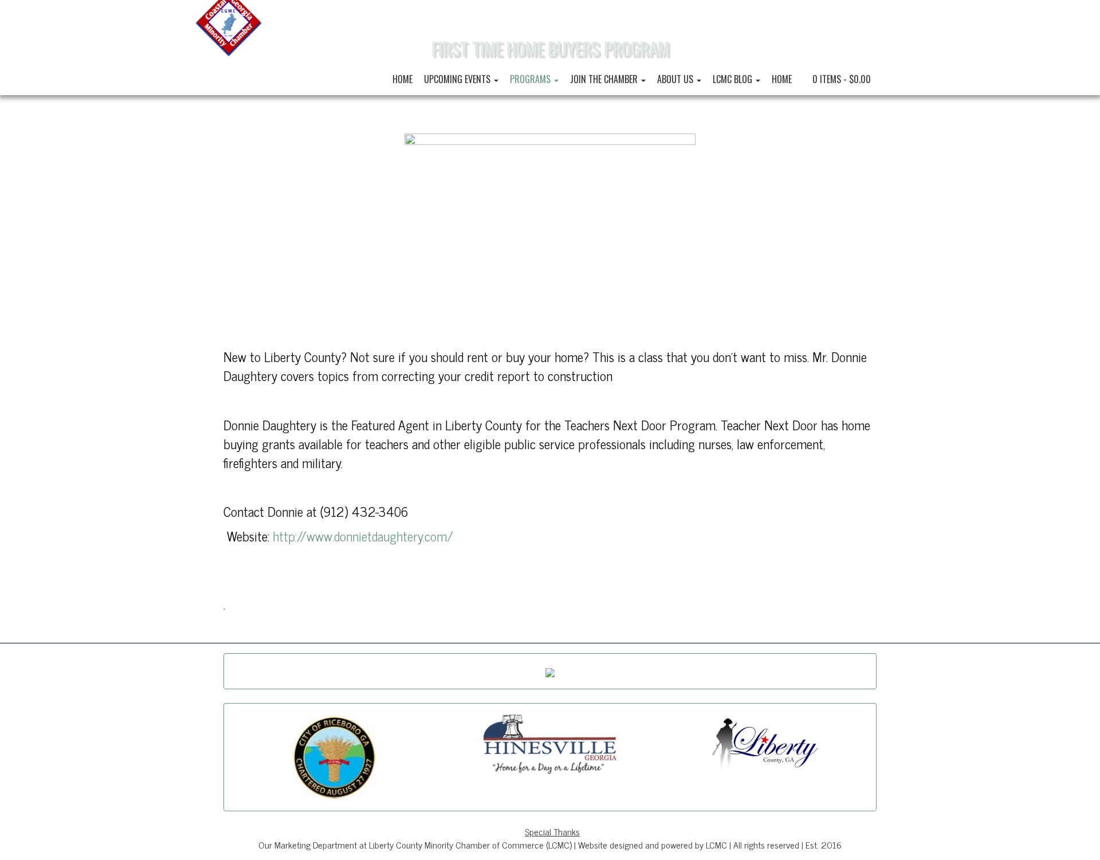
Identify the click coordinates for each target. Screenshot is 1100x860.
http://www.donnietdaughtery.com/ (363, 536)
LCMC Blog (734, 79)
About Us (676, 79)
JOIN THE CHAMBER (605, 79)
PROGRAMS (531, 79)
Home (402, 79)
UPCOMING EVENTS (458, 79)
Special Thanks (552, 831)
